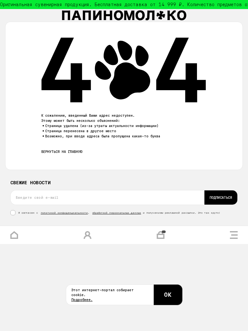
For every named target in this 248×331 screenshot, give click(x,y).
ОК (168, 294)
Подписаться (221, 197)
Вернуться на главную (61, 152)
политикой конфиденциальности (64, 212)
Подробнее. (82, 300)
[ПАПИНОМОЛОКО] (124, 15)
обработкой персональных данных (116, 212)
